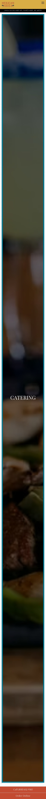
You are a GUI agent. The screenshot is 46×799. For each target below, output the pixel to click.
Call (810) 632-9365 (23, 789)
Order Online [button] (23, 796)
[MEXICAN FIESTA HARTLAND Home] (8, 4)
